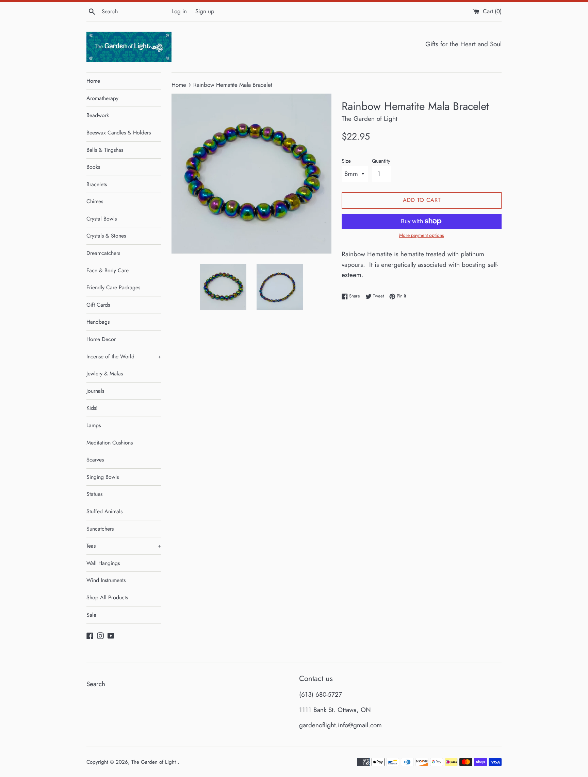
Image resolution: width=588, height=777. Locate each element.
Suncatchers (100, 529)
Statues (94, 494)
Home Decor (101, 339)
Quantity (381, 161)
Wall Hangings (103, 563)
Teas (123, 546)
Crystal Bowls (101, 219)
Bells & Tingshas (104, 150)
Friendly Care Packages (113, 287)
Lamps (93, 425)
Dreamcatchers (103, 253)
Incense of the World (123, 356)
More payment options (421, 235)
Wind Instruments (106, 580)
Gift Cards (98, 305)
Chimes (94, 201)
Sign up (204, 11)
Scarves (95, 460)
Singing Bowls (102, 477)
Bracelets (96, 184)
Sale (91, 615)
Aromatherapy (102, 98)
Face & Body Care (107, 270)
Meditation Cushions (109, 443)
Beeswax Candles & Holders (118, 132)
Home (93, 81)
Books (93, 167)
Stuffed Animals (104, 511)
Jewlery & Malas (104, 373)
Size (346, 161)
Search (95, 684)
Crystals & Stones (106, 236)
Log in (179, 11)
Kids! (92, 408)
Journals (95, 391)
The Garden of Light (154, 762)
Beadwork (97, 115)
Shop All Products (107, 597)
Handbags (98, 322)
